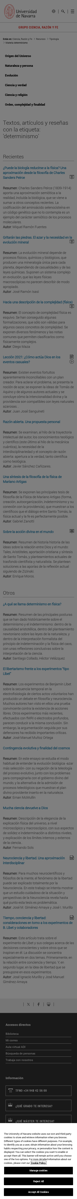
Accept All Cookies (38, 1192)
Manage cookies (38, 1170)
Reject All (38, 1181)
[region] (38, 1161)
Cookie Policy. (38, 1163)
